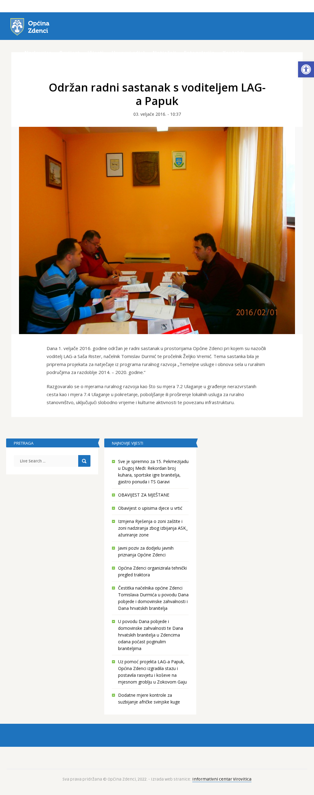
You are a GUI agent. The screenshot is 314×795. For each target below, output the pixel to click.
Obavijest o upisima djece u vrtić (150, 508)
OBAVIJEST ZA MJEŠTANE (143, 495)
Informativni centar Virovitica (221, 779)
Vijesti (96, 52)
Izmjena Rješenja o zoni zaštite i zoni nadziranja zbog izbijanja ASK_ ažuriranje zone (153, 528)
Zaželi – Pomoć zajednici (55, 65)
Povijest (69, 52)
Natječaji (164, 52)
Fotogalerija (199, 52)
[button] (306, 69)
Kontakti (233, 52)
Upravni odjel (128, 52)
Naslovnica (38, 52)
